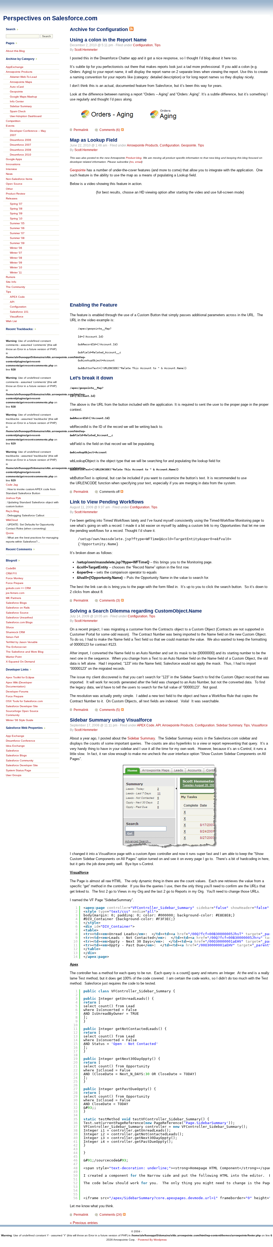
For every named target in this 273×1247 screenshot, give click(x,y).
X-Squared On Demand (20, 661)
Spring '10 (16, 218)
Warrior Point (14, 656)
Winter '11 (16, 272)
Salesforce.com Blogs (19, 622)
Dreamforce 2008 (20, 149)
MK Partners (13, 598)
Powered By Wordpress (152, 1239)
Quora (10, 533)
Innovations (13, 164)
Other (9, 188)
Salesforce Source (17, 612)
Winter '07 (16, 252)
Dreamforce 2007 (20, 144)
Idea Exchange (15, 745)
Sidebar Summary (229, 725)
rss (132, 161)
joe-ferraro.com (15, 592)
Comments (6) (109, 129)
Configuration (143, 45)
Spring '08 (16, 208)
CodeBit (11, 568)
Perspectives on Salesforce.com (50, 18)
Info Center (17, 101)
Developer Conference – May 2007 (28, 132)
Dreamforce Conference (20, 740)
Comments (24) (110, 1214)
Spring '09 (16, 213)
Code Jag (12, 484)
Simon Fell (12, 637)
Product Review (15, 193)
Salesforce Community (19, 760)
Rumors (10, 277)
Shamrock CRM (15, 632)
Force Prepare (14, 583)
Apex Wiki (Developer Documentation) (19, 684)
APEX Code (145, 725)
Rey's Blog (12, 511)
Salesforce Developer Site (22, 706)
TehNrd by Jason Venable (22, 642)
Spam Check (18, 111)
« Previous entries (84, 1223)
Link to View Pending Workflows (107, 502)
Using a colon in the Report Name (108, 39)
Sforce (10, 627)
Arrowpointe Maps (21, 81)
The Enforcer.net (16, 646)
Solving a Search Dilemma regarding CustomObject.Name (136, 611)
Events (10, 125)
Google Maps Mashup (23, 96)
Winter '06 (16, 247)
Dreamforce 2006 (20, 139)
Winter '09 (16, 262)
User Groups (13, 775)
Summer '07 (17, 233)
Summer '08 (17, 238)
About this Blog (15, 50)
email (138, 161)
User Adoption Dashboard (26, 116)
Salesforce (12, 750)
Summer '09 (17, 243)
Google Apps (14, 159)
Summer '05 (17, 223)
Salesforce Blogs (16, 602)
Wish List (11, 321)
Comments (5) (109, 709)
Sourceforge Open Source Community (22, 713)
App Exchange (15, 735)
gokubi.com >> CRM (18, 588)
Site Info (11, 281)
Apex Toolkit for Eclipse (20, 677)
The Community (15, 286)
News (9, 173)
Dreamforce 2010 (20, 154)
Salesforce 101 (19, 311)
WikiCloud (12, 519)
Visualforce (259, 725)
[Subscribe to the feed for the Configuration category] (131, 29)
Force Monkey (14, 578)
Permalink (81, 129)
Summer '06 (17, 228)
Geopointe (188, 145)
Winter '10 (16, 267)
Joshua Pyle (13, 498)
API (158, 725)
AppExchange (14, 66)
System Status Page (18, 770)
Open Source (14, 183)
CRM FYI (11, 573)
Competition (13, 120)
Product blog (134, 157)
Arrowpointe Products (142, 145)
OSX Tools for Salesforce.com (24, 701)
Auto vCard (17, 86)
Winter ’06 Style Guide (19, 720)
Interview (11, 169)
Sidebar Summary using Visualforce (111, 720)
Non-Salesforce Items (19, 178)
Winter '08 (16, 257)
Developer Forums (17, 691)
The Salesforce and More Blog (24, 651)
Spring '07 (16, 203)
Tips (157, 45)
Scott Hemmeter (86, 49)
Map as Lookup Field (93, 140)
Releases (11, 198)
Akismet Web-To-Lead (23, 76)
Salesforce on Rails (18, 607)
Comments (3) (109, 600)
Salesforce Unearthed (19, 617)
